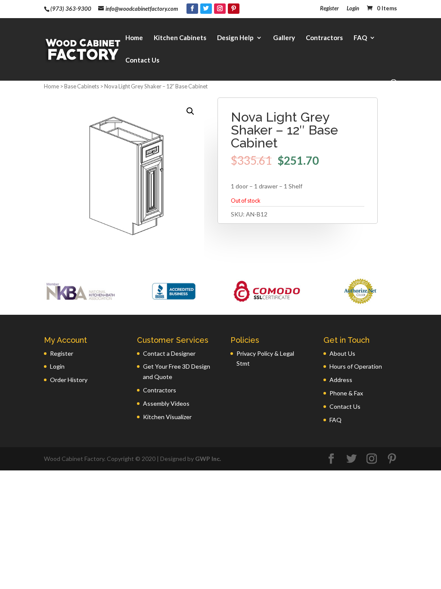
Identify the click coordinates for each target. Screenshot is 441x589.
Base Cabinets (81, 86)
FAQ (360, 37)
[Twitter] (206, 8)
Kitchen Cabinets (180, 37)
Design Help (235, 37)
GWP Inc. (208, 458)
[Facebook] (192, 8)
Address (340, 379)
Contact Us (142, 60)
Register (329, 9)
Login (353, 9)
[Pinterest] (233, 8)
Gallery (284, 37)
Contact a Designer (169, 353)
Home (134, 37)
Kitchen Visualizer (167, 416)
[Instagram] (220, 8)
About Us (342, 353)
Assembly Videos (166, 403)
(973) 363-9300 (70, 8)
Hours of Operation (355, 366)
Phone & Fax (346, 393)
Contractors (324, 37)
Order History (68, 379)
